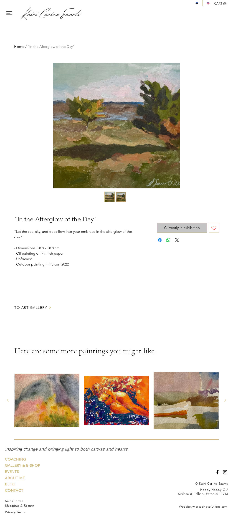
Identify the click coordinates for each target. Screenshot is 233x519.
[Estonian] (197, 3)
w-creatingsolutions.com (210, 506)
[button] (221, 3)
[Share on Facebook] (159, 240)
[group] (116, 400)
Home (19, 46)
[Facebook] (217, 472)
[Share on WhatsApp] (168, 240)
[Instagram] (225, 472)
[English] (208, 3)
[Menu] (9, 13)
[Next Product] (225, 400)
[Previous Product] (7, 400)
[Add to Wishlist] (214, 228)
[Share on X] (177, 240)
